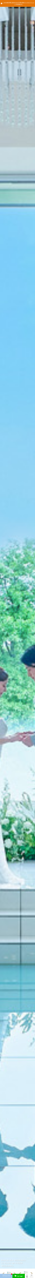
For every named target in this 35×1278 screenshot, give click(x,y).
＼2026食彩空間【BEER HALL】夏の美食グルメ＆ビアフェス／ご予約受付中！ (18, 3)
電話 (27, 1276)
